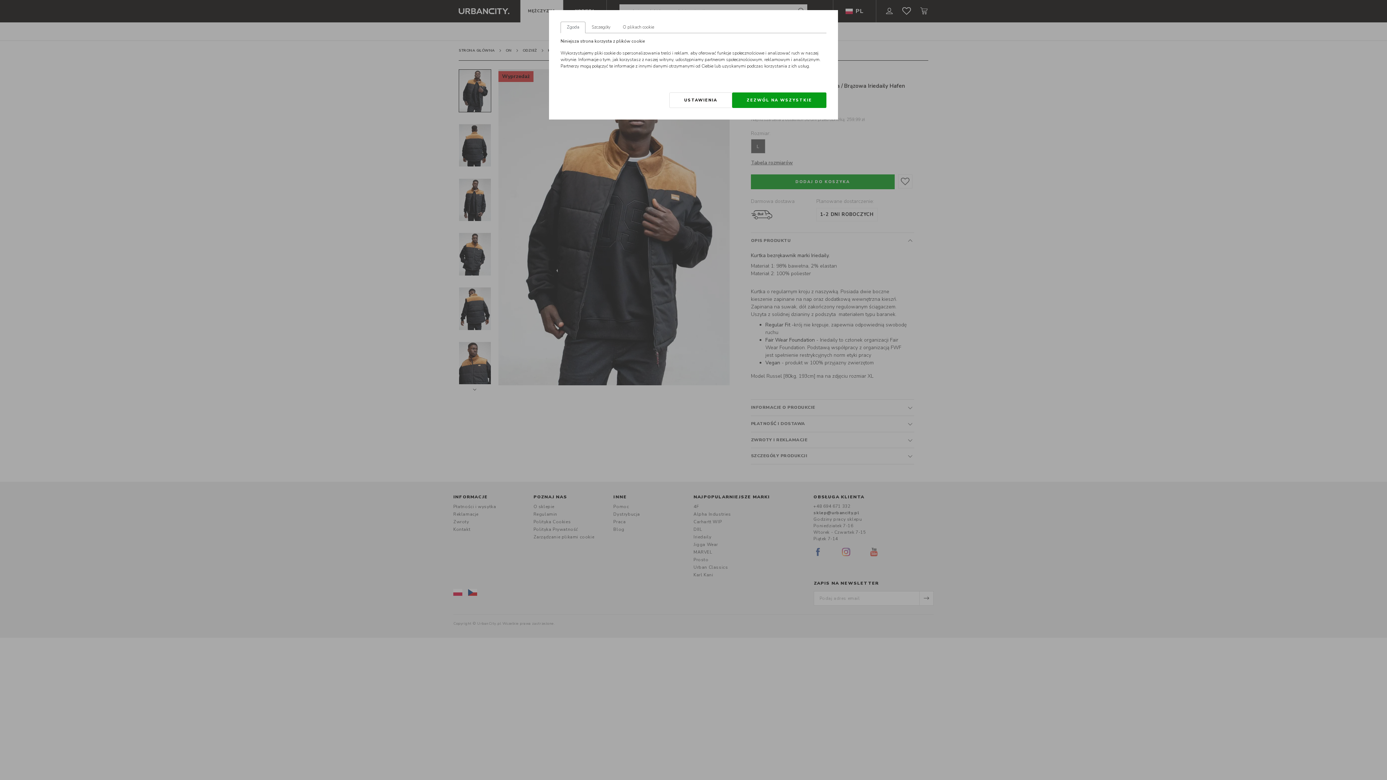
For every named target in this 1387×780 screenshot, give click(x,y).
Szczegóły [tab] (601, 27)
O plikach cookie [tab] (638, 27)
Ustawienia (700, 100)
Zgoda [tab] (573, 27)
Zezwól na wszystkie (779, 100)
